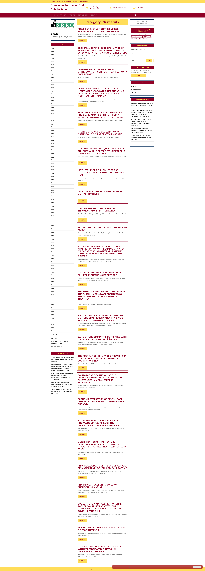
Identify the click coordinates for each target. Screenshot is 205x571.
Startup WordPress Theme (85, 569)
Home (53, 15)
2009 (52, 318)
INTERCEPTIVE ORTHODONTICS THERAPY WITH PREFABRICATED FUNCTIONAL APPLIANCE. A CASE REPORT (99, 549)
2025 (52, 58)
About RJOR (61, 15)
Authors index (55, 335)
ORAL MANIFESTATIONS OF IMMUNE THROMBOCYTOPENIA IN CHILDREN (97, 209)
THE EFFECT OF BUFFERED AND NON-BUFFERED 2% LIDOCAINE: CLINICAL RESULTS (62, 359)
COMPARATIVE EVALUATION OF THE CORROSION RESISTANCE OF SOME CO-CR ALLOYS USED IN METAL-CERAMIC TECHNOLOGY (100, 379)
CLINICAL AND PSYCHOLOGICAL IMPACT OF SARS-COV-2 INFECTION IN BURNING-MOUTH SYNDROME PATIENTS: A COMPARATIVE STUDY (102, 50)
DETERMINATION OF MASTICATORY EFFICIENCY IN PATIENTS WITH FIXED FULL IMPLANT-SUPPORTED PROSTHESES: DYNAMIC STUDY (102, 445)
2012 (52, 272)
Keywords (54, 338)
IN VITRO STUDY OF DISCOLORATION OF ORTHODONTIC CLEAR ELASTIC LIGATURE (100, 133)
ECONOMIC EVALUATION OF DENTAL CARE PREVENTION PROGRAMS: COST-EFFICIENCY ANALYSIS (101, 401)
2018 (52, 173)
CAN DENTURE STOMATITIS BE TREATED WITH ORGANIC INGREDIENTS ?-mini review (102, 338)
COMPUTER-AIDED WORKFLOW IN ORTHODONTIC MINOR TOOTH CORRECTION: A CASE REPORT (102, 71)
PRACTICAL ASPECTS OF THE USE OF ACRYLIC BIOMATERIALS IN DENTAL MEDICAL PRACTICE (102, 467)
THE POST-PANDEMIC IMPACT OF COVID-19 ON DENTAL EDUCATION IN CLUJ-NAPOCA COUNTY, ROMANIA (102, 358)
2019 (52, 157)
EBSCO (133, 53)
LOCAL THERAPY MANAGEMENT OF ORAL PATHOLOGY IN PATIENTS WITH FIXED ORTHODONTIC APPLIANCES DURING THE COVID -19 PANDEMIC (100, 507)
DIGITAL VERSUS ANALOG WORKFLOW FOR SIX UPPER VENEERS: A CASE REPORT (100, 273)
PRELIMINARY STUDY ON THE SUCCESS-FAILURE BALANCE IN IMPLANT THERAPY (99, 30)
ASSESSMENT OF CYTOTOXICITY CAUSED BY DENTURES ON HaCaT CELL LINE (61, 391)
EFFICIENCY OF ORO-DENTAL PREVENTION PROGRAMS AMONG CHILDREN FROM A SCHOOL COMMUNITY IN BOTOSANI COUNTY (101, 115)
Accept (197, 567)
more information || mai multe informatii (182, 567)
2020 (52, 140)
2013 (52, 256)
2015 (52, 223)
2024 (52, 75)
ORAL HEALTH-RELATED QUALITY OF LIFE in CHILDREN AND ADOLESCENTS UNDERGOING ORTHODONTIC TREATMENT (101, 151)
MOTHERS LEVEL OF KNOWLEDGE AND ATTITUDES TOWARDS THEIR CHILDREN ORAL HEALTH (102, 172)
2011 (52, 289)
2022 (52, 108)
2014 (52, 239)
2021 (52, 124)
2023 (52, 91)
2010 (52, 302)
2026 (52, 48)
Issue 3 (53, 67)
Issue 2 (53, 54)
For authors (83, 15)
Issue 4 (53, 71)
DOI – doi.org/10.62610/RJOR (139, 49)
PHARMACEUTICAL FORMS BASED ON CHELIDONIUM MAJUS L (97, 486)
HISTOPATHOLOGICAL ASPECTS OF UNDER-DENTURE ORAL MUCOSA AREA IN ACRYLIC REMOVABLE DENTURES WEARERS (100, 318)
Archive (72, 15)
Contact (94, 15)
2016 (52, 206)
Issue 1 (53, 51)
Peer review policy (56, 346)
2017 (52, 190)
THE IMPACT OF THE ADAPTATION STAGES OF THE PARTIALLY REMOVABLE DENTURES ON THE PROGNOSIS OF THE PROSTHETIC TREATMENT (102, 295)
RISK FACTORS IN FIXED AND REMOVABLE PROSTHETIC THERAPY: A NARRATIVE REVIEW (62, 384)
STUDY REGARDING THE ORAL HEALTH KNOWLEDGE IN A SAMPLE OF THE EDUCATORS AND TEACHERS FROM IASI (98, 423)
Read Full (83, 41)
